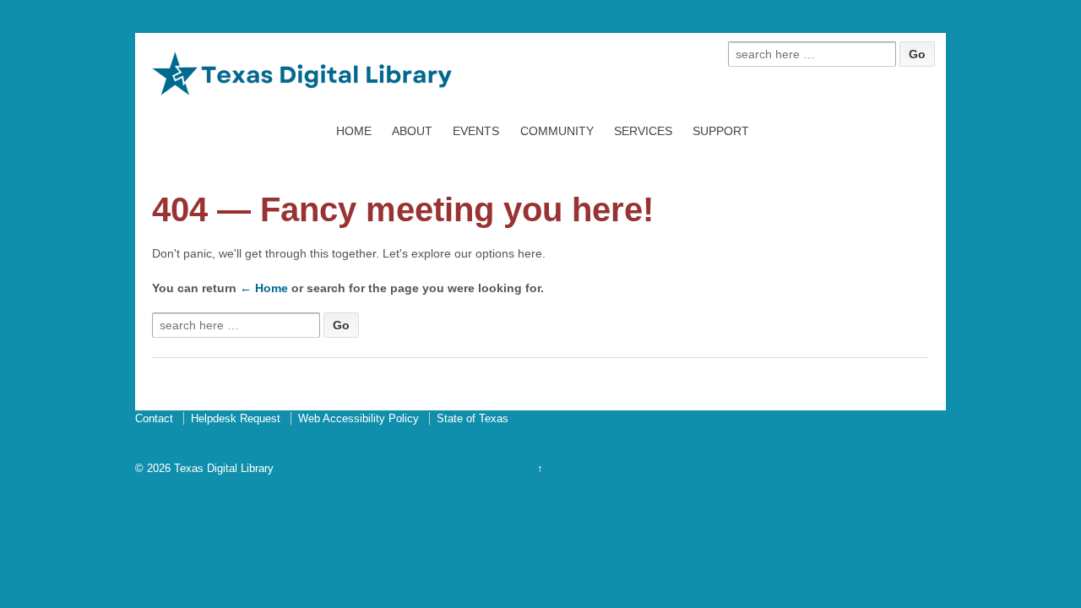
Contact (154, 418)
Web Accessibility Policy (358, 418)
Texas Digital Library (222, 468)
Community (557, 131)
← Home (264, 288)
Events (476, 131)
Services (643, 131)
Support (721, 131)
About (412, 131)
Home (354, 131)
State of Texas (472, 418)
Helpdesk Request (235, 418)
